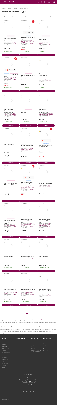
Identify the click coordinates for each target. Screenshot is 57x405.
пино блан (48, 42)
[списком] (50, 17)
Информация (47, 338)
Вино (3, 341)
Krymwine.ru (43, 319)
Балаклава (14, 43)
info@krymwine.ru (29, 377)
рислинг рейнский (42, 42)
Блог (44, 348)
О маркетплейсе (20, 338)
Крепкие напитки (5, 348)
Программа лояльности (36, 343)
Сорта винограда (46, 346)
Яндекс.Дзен (30, 391)
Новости (17, 343)
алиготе (50, 76)
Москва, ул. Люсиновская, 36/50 (28, 379)
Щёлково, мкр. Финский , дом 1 (28, 382)
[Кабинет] (44, 2)
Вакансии (18, 346)
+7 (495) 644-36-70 (28, 374)
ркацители (46, 76)
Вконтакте (23, 391)
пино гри (44, 79)
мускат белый (28, 41)
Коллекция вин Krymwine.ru (8, 354)
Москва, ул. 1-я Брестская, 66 (29, 381)
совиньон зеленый (29, 149)
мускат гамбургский (43, 225)
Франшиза (18, 344)
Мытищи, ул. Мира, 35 (28, 384)
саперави (13, 225)
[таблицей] (53, 17)
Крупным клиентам (6, 352)
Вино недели (5, 359)
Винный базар (5, 363)
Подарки (4, 350)
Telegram (26, 391)
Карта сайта (45, 350)
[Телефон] (38, 2)
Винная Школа (46, 341)
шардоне (41, 43)
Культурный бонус (35, 344)
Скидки (3, 367)
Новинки (4, 365)
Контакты (18, 348)
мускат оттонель (42, 114)
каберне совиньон (48, 41)
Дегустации (45, 343)
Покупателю (34, 338)
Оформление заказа (35, 341)
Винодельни (46, 344)
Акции (17, 341)
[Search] (41, 2)
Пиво (3, 361)
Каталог (4, 338)
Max (33, 391)
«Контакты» (45, 326)
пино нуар (14, 42)
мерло (26, 186)
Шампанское (4, 346)
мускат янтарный (12, 114)
